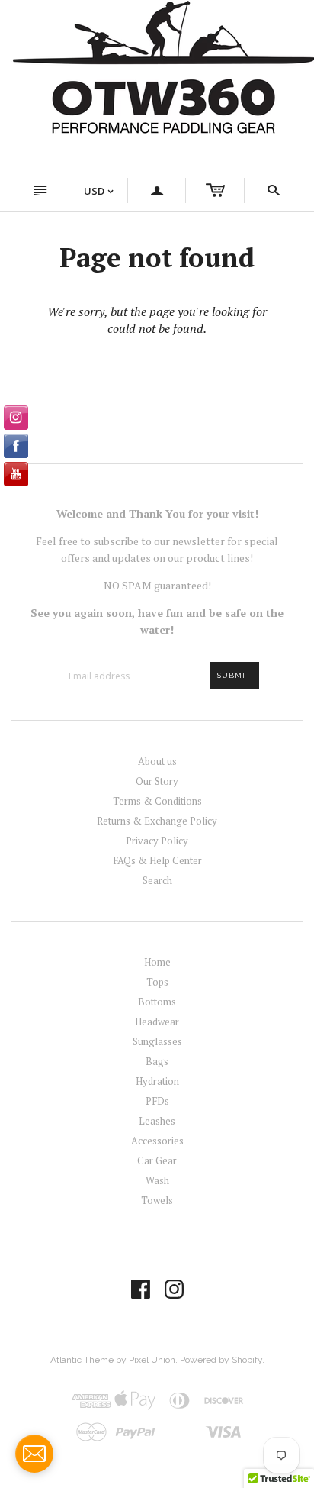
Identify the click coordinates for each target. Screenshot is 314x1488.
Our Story (157, 781)
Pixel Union (152, 1359)
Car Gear (157, 1160)
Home (157, 962)
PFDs (157, 1101)
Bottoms (157, 1002)
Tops (157, 982)
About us (157, 761)
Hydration (157, 1081)
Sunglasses (157, 1041)
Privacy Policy (157, 840)
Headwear (157, 1021)
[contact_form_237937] (34, 1454)
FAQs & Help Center (157, 860)
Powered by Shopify (221, 1359)
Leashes (157, 1121)
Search (157, 880)
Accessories (157, 1140)
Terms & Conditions (157, 801)
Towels (157, 1200)
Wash (157, 1180)
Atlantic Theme (82, 1359)
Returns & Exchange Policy (157, 821)
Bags (157, 1061)
